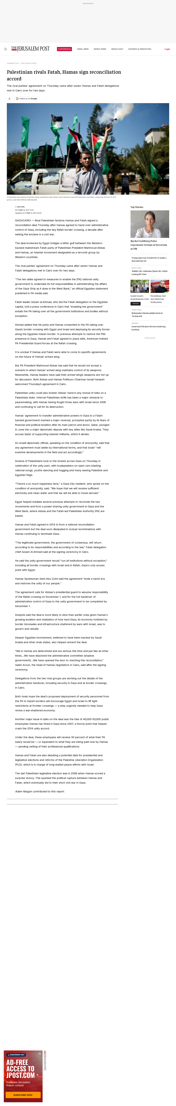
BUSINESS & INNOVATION (139, 49)
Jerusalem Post (13, 63)
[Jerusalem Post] (29, 49)
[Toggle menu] (5, 49)
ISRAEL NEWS (83, 49)
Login (167, 49)
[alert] (23, 1076)
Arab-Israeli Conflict (28, 63)
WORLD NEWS (100, 49)
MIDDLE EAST (117, 49)
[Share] (9, 98)
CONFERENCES (64, 49)
